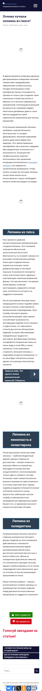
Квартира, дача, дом (19, 25)
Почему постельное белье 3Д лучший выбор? (17, 649)
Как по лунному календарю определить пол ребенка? (16, 656)
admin (5, 25)
